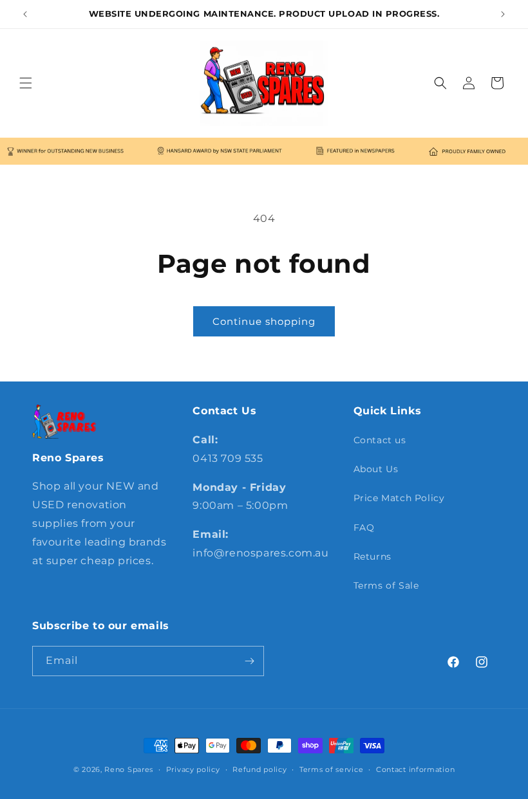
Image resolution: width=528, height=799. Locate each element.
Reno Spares (128, 769)
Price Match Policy (399, 498)
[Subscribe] (249, 661)
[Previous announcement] (25, 14)
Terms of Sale (386, 585)
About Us (376, 469)
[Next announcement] (503, 14)
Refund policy (259, 769)
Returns (372, 556)
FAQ (364, 527)
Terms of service (331, 769)
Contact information (415, 769)
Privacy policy (193, 769)
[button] (26, 83)
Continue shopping (264, 321)
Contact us (380, 440)
